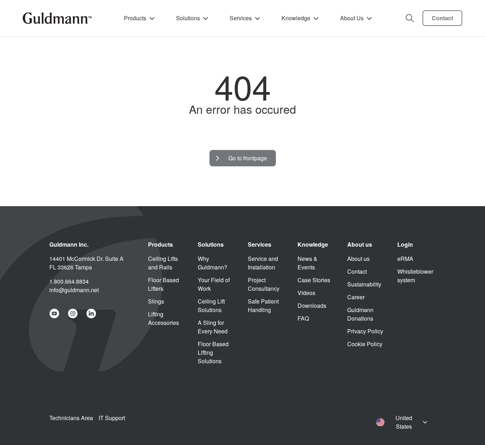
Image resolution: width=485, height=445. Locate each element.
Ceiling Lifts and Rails (163, 262)
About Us (352, 18)
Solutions (188, 18)
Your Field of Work (214, 284)
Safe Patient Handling (263, 305)
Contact (442, 18)
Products (135, 18)
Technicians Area (71, 418)
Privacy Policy (365, 331)
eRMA (405, 258)
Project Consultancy (263, 284)
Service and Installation (263, 262)
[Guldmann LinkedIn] (91, 313)
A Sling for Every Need (213, 326)
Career (356, 297)
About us (358, 258)
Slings (156, 301)
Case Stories (314, 280)
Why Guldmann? (212, 262)
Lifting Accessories (163, 318)
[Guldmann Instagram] (73, 313)
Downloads (312, 305)
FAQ (303, 318)
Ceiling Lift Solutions (211, 305)
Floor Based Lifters (163, 284)
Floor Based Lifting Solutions (213, 352)
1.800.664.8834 (69, 281)
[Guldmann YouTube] (54, 313)
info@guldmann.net (74, 290)
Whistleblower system (415, 275)
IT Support (112, 418)
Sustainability (364, 284)
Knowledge (296, 18)
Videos (306, 293)
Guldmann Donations (360, 314)
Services (241, 18)
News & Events (307, 262)
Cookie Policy (364, 344)
